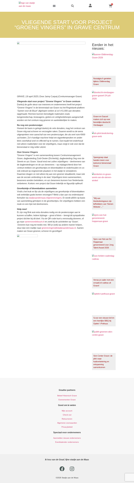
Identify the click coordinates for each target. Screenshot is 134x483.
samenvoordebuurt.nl (34, 222)
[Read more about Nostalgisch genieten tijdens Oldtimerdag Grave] (104, 70)
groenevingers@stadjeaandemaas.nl (59, 228)
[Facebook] (62, 469)
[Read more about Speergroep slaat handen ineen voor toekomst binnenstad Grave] (104, 150)
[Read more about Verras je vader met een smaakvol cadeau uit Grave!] (104, 271)
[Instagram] (72, 469)
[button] (54, 6)
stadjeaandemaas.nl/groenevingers (45, 198)
